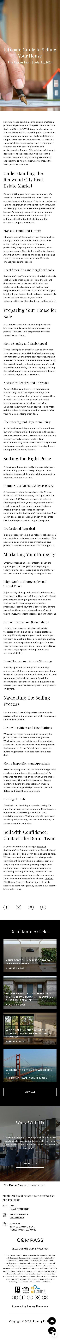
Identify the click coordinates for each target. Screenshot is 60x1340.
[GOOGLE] (37, 1297)
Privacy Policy (42, 1321)
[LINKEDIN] (30, 1297)
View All (30, 1092)
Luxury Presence (37, 1306)
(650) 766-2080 (17, 1217)
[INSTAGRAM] (15, 1297)
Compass (23, 1258)
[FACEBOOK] (22, 1297)
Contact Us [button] (30, 1163)
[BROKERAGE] (45, 1297)
